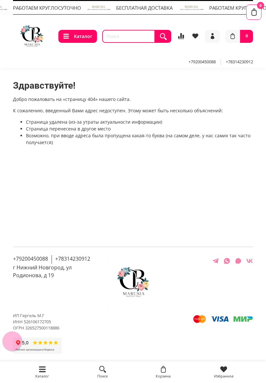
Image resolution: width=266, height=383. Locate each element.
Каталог (83, 36)
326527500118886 (42, 328)
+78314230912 (239, 62)
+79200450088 (202, 62)
